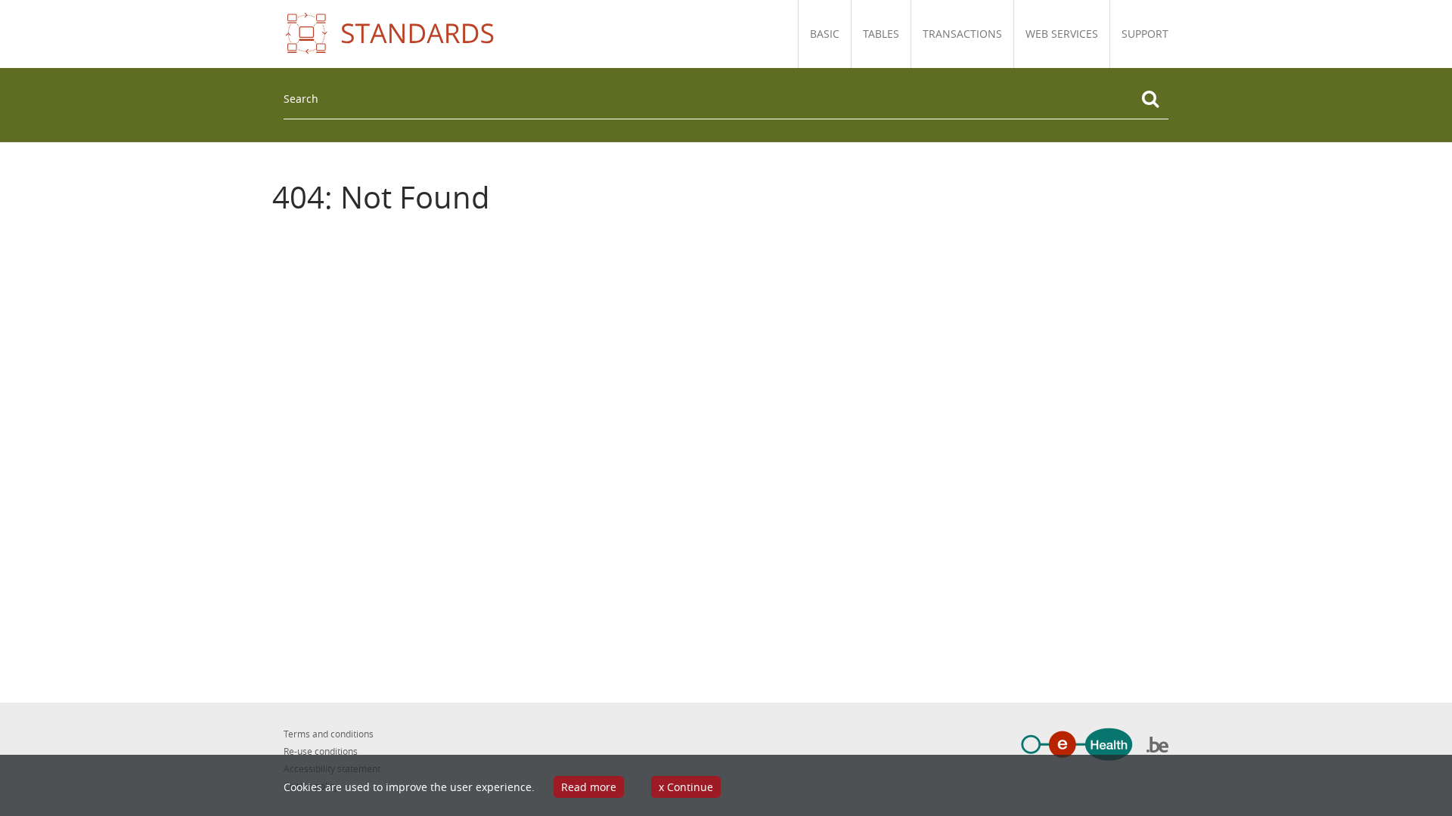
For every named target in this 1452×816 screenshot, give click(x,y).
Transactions (962, 33)
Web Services (1061, 33)
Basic (824, 33)
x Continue (686, 787)
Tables (881, 33)
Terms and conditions (329, 734)
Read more (588, 787)
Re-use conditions (321, 751)
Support (1145, 33)
